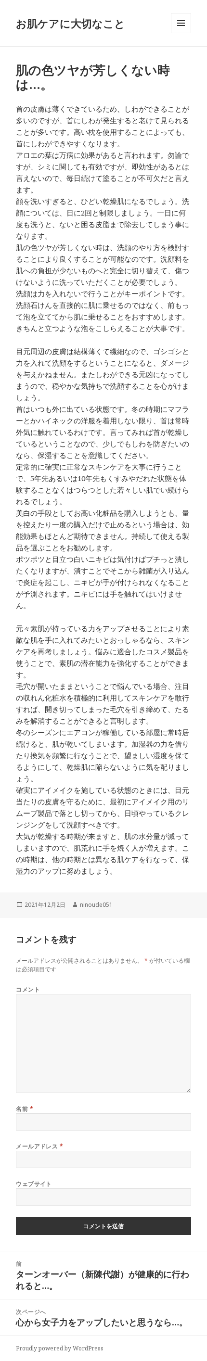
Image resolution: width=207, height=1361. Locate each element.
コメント (28, 989)
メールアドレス (39, 1146)
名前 (24, 1109)
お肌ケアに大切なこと (70, 23)
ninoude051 (96, 905)
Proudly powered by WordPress (60, 1348)
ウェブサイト (34, 1184)
